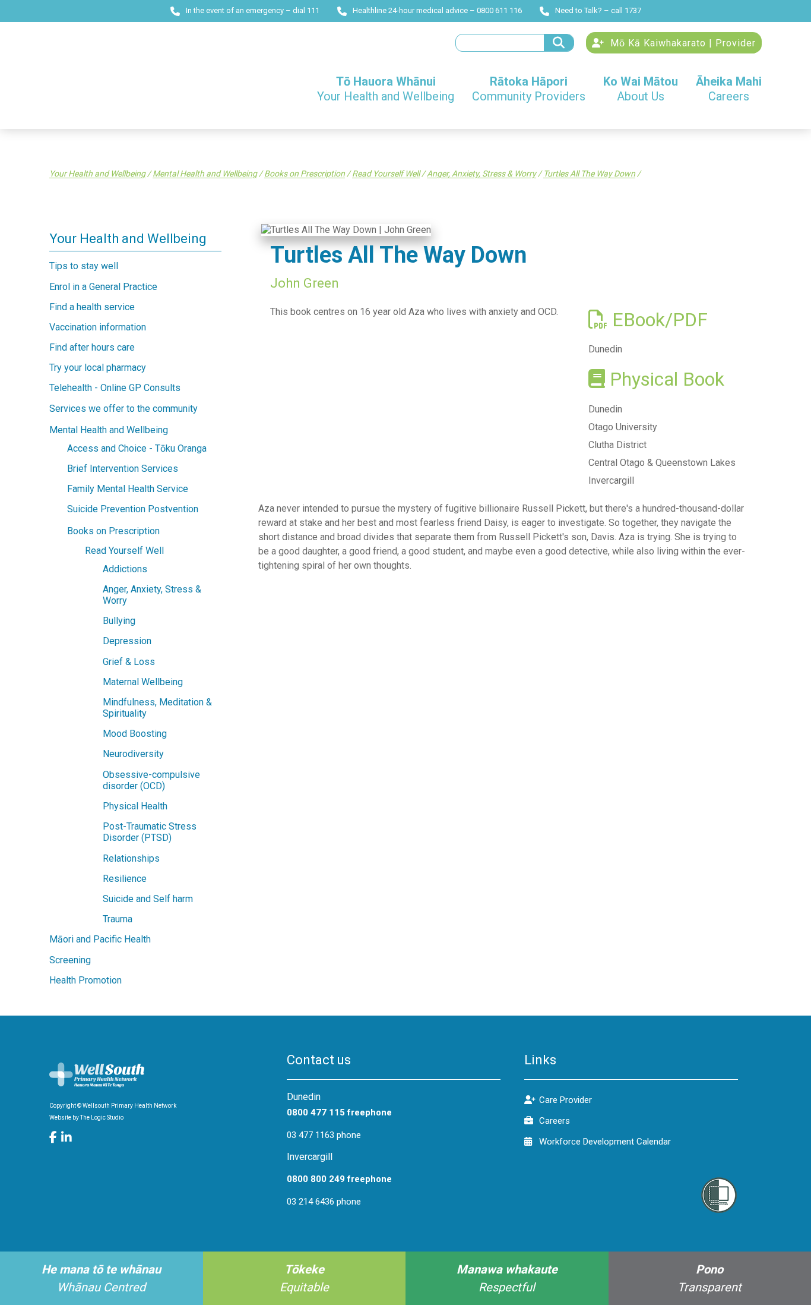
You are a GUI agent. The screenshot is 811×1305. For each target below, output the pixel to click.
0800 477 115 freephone (339, 1112)
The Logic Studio (101, 1117)
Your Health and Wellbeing (97, 173)
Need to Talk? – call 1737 (598, 10)
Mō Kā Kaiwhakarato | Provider (681, 43)
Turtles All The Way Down (589, 173)
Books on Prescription (304, 173)
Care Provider (565, 1100)
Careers (554, 1120)
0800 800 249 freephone (339, 1179)
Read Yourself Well (386, 173)
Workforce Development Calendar (605, 1141)
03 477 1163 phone (324, 1135)
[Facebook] (55, 1137)
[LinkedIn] (67, 1137)
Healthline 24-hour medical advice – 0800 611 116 (437, 10)
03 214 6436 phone (324, 1201)
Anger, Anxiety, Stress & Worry (481, 173)
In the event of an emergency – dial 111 (252, 10)
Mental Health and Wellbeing (205, 173)
